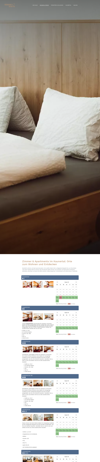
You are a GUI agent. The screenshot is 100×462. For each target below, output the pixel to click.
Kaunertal (68, 5)
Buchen (76, 5)
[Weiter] (76, 282)
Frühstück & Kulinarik (57, 5)
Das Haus (35, 5)
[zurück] (57, 282)
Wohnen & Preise (44, 5)
